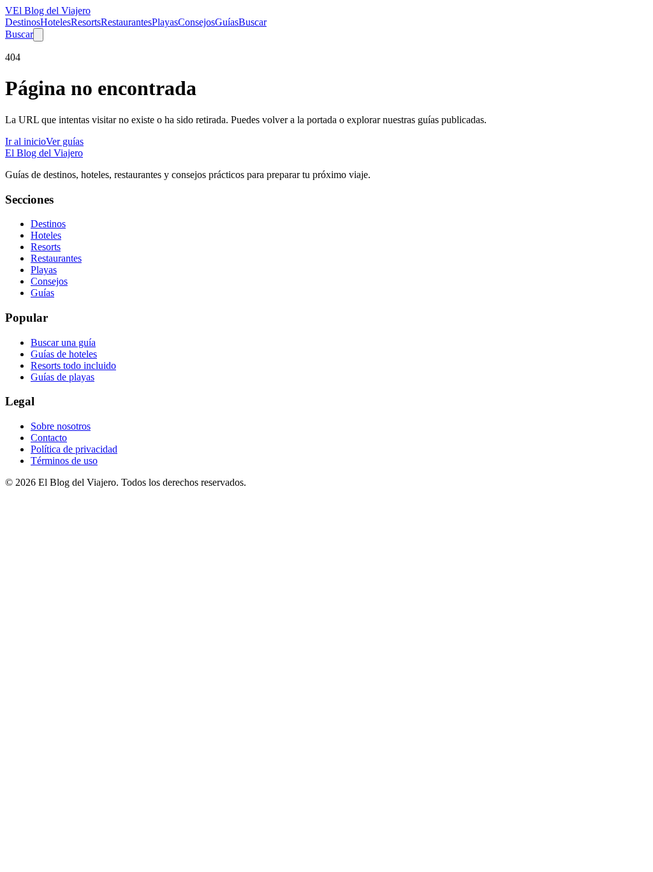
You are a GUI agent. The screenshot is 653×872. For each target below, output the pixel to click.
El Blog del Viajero (44, 152)
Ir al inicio (25, 141)
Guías (226, 22)
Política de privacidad (74, 449)
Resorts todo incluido (73, 365)
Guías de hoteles (64, 354)
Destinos (22, 22)
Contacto (49, 437)
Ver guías (65, 141)
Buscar (252, 22)
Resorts (86, 22)
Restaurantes (126, 22)
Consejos (196, 22)
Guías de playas (62, 377)
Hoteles (55, 22)
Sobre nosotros (61, 426)
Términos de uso (64, 460)
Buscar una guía (63, 342)
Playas (165, 22)
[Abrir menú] (38, 34)
